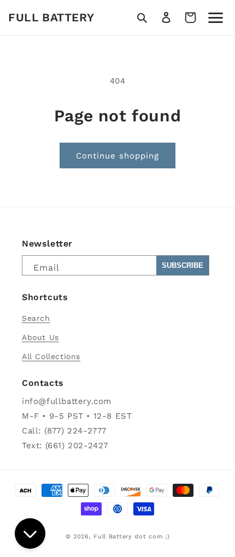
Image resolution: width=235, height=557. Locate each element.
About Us (40, 337)
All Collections (51, 356)
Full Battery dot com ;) (131, 536)
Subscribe (182, 265)
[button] (142, 17)
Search (36, 318)
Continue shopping (117, 156)
